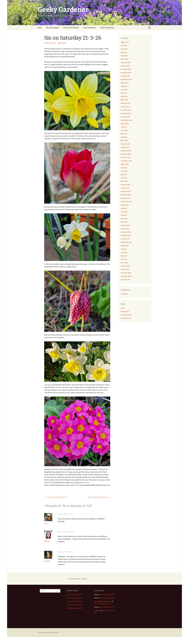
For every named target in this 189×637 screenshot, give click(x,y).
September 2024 (126, 120)
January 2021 (125, 269)
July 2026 (124, 46)
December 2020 (126, 273)
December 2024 (126, 110)
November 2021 (126, 235)
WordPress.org (126, 318)
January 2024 (125, 147)
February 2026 (125, 62)
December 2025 (126, 69)
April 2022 (124, 218)
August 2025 (125, 83)
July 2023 (124, 168)
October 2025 (125, 76)
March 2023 (124, 181)
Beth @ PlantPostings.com (102, 601)
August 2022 (125, 205)
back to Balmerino (89, 28)
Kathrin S (97, 610)
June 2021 (124, 252)
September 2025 (126, 79)
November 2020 (126, 276)
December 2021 (126, 232)
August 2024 (125, 124)
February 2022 (125, 225)
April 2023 (124, 178)
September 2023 (126, 161)
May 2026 (124, 52)
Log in (123, 308)
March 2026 (124, 59)
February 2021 (125, 266)
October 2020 (125, 280)
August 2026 (125, 42)
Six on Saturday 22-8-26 (74, 595)
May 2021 (124, 256)
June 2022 (124, 212)
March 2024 (124, 140)
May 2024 (124, 134)
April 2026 (124, 56)
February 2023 (125, 185)
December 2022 (126, 191)
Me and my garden (52, 28)
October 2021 (125, 239)
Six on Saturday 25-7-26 (74, 605)
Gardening (63, 43)
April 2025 (124, 96)
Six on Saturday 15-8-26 (74, 598)
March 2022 (124, 222)
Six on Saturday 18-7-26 (74, 608)
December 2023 (126, 151)
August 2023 (125, 164)
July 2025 (124, 86)
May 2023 (124, 174)
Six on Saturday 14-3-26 (55, 497)
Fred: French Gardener (71, 28)
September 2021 (126, 242)
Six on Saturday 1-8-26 (74, 601)
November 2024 (126, 113)
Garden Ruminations (107, 28)
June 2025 (124, 90)
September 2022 (126, 202)
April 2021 (124, 259)
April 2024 (124, 137)
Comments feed (126, 315)
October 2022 (125, 198)
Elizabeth (47, 561)
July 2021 (124, 249)
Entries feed (125, 311)
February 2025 (125, 103)
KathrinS (47, 541)
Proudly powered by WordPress (48, 632)
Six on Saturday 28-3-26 (99, 497)
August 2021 (125, 246)
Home (40, 28)
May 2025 (124, 93)
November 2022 (126, 195)
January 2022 (125, 229)
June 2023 (124, 171)
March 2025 (124, 100)
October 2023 (125, 157)
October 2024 (125, 117)
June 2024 (124, 130)
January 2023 (125, 188)
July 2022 (124, 208)
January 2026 (125, 66)
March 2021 (124, 263)
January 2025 (125, 107)
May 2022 (124, 215)
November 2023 (126, 154)
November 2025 (126, 73)
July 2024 (124, 127)
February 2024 (125, 144)
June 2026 (124, 49)
